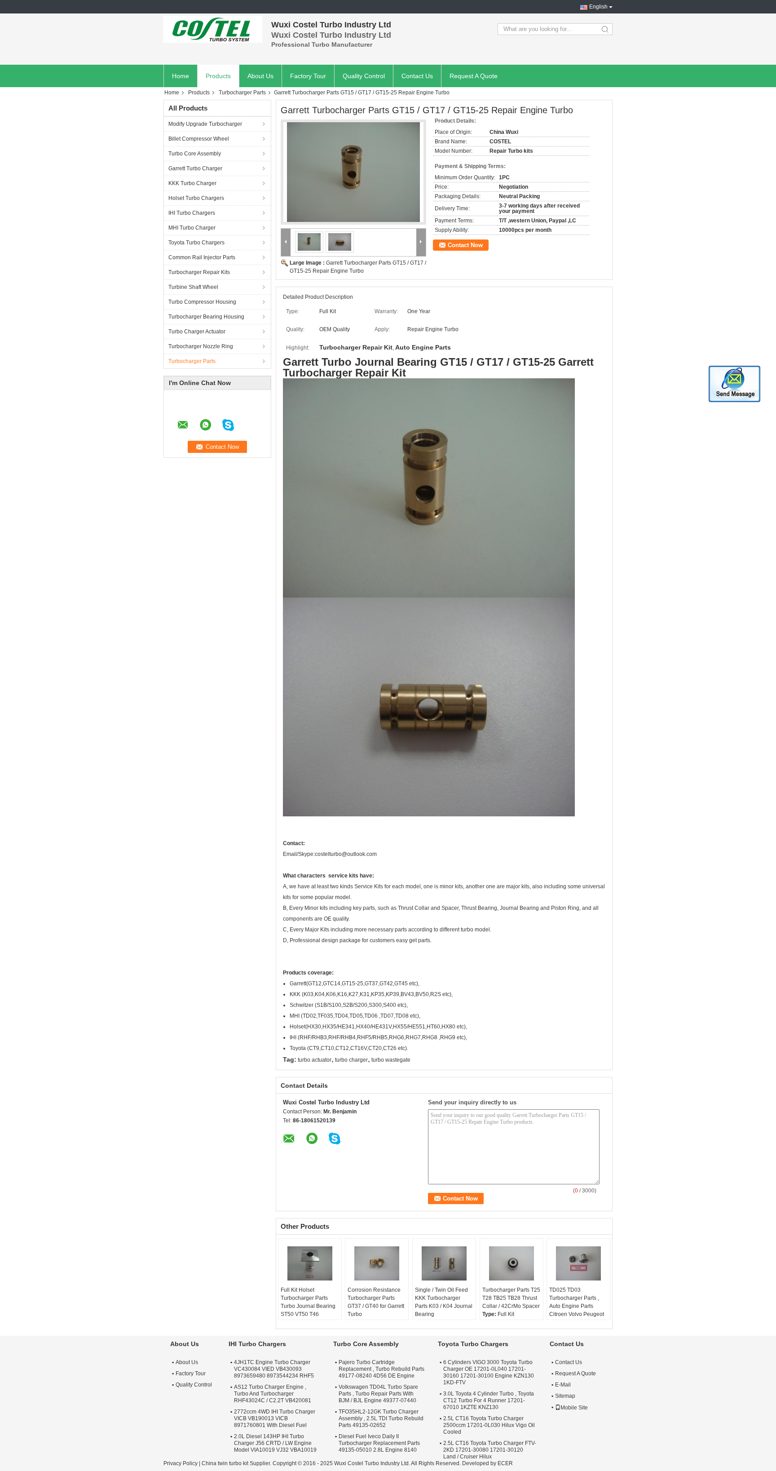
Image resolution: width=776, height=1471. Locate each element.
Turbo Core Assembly (194, 154)
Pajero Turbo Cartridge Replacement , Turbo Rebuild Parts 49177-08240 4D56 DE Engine (381, 1369)
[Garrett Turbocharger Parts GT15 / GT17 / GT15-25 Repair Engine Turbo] (353, 172)
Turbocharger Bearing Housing (206, 317)
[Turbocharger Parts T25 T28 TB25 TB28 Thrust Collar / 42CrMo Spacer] (511, 1263)
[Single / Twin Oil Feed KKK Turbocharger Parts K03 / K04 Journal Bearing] (444, 1263)
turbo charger (351, 1060)
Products (218, 76)
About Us (260, 76)
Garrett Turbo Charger (195, 168)
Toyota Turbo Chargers (196, 242)
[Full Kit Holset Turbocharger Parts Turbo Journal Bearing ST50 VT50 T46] (309, 1263)
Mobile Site (574, 1408)
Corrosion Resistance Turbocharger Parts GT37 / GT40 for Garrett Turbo (376, 1302)
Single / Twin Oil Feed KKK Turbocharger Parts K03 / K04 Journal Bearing (443, 1302)
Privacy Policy (180, 1463)
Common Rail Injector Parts (201, 257)
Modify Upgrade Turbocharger (205, 124)
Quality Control (364, 76)
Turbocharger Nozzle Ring (200, 346)
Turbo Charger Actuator (196, 331)
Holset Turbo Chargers (196, 198)
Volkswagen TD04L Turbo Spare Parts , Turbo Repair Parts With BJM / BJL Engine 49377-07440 (378, 1394)
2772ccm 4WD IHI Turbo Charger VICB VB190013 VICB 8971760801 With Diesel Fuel (274, 1418)
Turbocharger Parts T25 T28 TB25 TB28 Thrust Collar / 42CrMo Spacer (511, 1298)
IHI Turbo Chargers (191, 213)
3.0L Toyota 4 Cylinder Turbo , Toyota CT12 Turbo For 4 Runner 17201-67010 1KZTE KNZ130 (488, 1400)
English (598, 7)
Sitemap (565, 1396)
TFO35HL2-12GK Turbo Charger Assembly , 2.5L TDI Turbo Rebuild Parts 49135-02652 (381, 1418)
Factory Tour (308, 76)
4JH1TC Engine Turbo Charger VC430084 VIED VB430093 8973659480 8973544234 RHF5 (274, 1369)
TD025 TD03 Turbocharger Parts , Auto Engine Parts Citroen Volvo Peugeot (576, 1302)
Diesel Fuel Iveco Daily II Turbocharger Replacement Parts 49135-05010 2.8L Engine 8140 (379, 1443)
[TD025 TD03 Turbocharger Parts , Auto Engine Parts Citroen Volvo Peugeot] (578, 1263)
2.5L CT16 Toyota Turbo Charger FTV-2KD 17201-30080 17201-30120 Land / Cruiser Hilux (489, 1450)
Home (180, 76)
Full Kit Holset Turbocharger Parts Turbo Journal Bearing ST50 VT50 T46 (308, 1302)
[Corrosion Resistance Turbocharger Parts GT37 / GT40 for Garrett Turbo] (376, 1263)
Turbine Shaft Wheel (193, 287)
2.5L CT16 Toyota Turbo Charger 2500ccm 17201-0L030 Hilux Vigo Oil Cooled (489, 1425)
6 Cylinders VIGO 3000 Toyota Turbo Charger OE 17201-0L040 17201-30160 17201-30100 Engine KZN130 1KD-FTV (488, 1372)
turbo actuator (314, 1060)
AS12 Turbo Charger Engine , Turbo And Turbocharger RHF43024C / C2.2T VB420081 (272, 1394)
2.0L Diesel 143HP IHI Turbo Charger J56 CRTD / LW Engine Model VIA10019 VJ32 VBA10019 (275, 1443)
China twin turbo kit (225, 1463)
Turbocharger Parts (242, 92)
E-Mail (563, 1385)
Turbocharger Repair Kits (199, 272)
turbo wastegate (390, 1060)
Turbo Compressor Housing (202, 302)
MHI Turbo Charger (192, 228)
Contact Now (465, 245)
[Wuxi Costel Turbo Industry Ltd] (212, 29)
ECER (505, 1463)
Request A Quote (474, 76)
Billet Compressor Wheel (198, 139)
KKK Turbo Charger (192, 183)
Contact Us (417, 76)
